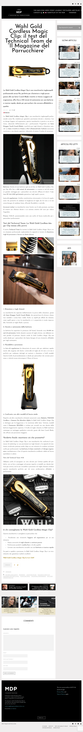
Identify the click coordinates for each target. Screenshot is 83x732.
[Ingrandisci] (52, 136)
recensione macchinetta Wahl (11, 576)
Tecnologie (8, 571)
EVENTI (52, 10)
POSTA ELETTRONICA (8, 659)
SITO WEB (5, 665)
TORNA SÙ (41, 717)
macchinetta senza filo (44, 574)
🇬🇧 (46, 12)
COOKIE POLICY (56, 727)
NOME (5, 652)
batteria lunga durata (12, 574)
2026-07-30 (61, 220)
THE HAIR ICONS (39, 10)
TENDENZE (72, 12)
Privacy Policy (60, 692)
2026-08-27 (61, 98)
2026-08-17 (61, 166)
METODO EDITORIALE (47, 727)
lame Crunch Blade (31, 574)
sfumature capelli (25, 576)
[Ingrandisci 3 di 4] (52, 239)
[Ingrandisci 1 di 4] (17, 239)
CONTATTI (37, 12)
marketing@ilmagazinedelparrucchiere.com (14, 706)
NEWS (47, 10)
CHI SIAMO (44, 726)
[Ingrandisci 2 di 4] (35, 239)
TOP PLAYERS (66, 10)
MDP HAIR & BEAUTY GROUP (61, 726)
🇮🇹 (43, 12)
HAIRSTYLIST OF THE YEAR (56, 12)
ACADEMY (58, 10)
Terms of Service (61, 694)
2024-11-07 (5, 110)
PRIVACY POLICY (73, 726)
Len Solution (13, 708)
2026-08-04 (61, 202)
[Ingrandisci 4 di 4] (52, 256)
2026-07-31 (61, 184)
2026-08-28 (61, 44)
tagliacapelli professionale (38, 576)
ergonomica (22, 574)
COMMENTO (6, 633)
